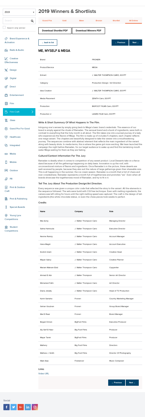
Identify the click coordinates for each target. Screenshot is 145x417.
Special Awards (17, 207)
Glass (12, 120)
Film (12, 103)
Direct (13, 86)
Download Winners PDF (88, 30)
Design (13, 70)
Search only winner (16, 28)
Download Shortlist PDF (55, 30)
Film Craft (14, 111)
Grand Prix (47, 20)
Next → (136, 42)
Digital (13, 78)
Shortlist (116, 20)
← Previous (120, 42)
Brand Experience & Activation (17, 40)
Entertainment (17, 95)
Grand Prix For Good (20, 128)
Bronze (99, 20)
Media (13, 153)
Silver (81, 20)
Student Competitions (11, 229)
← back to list (48, 42)
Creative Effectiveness (11, 60)
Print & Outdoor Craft (15, 189)
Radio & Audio (17, 50)
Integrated (15, 145)
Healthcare (15, 137)
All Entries (133, 20)
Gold (64, 20)
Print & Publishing (18, 198)
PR (11, 178)
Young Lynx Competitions (13, 217)
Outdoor (14, 170)
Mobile (13, 162)
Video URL (43, 373)
